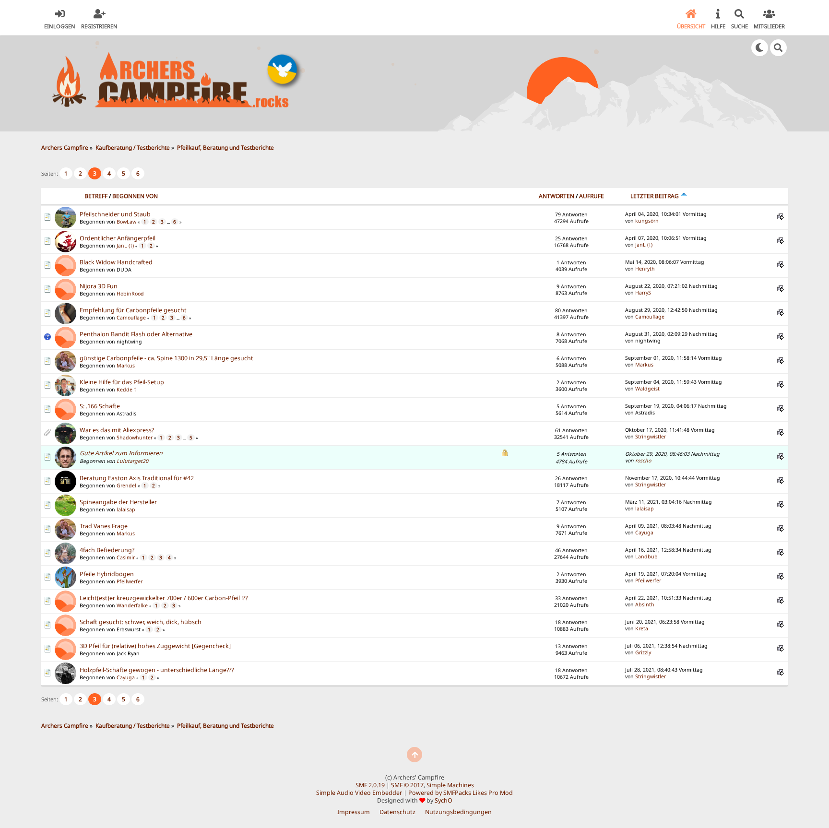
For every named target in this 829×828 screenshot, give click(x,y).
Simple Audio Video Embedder (359, 793)
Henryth (645, 268)
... (169, 222)
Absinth (644, 604)
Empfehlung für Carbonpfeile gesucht (133, 310)
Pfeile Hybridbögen (107, 574)
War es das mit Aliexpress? (117, 430)
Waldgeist (647, 388)
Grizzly (643, 652)
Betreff (95, 196)
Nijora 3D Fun (99, 286)
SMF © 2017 (407, 785)
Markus (126, 365)
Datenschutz (397, 812)
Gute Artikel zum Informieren (121, 453)
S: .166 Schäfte (100, 406)
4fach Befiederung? (107, 550)
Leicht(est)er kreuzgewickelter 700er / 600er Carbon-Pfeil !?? (164, 598)
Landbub (646, 556)
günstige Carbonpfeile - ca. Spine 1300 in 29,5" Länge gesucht (166, 358)
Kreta (641, 628)
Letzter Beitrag (655, 196)
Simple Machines (450, 785)
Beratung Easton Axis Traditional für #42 (137, 478)
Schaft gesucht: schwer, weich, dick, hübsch (140, 622)
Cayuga (644, 532)
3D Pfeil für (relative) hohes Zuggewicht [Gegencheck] (155, 646)
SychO (443, 800)
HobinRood (130, 293)
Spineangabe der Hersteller (118, 502)
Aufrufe (591, 196)
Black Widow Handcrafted (116, 262)
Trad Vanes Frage (104, 526)
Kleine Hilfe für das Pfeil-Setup (122, 382)
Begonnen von (135, 196)
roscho (643, 460)
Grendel (126, 485)
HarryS (643, 292)
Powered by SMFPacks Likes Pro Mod (460, 793)
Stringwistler (650, 436)
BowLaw (126, 221)
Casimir (126, 557)
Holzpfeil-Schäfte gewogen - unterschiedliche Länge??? (157, 670)
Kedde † (126, 389)
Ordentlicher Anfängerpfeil (117, 238)
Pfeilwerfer (129, 581)
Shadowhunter (135, 437)
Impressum (353, 812)
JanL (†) (125, 245)
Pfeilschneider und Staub (115, 214)
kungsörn (647, 220)
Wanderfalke (132, 605)
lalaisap (126, 509)
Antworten (556, 196)
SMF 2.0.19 (370, 785)
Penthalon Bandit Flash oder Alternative (136, 334)
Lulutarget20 (132, 461)
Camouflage (131, 317)
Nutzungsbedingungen (458, 812)
